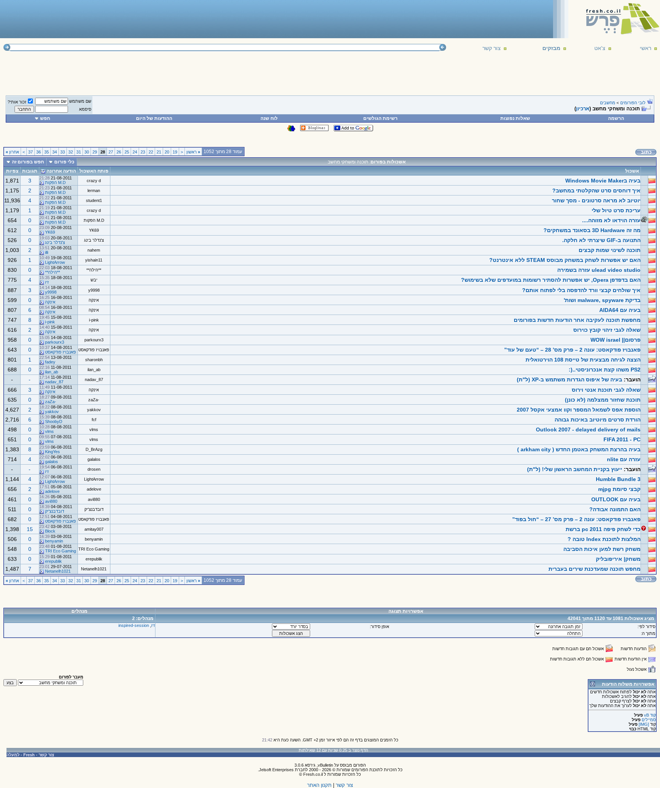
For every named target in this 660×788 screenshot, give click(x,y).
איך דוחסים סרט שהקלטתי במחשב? (596, 190)
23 (143, 152)
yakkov (94, 409)
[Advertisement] (142, 19)
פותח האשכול (93, 171)
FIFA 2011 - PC (622, 439)
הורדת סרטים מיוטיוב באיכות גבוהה (598, 420)
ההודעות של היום (154, 118)
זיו (47, 282)
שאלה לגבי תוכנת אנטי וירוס (606, 390)
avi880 (94, 499)
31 (78, 152)
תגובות (29, 171)
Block (50, 531)
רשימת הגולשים (380, 118)
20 (167, 152)
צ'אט (599, 48)
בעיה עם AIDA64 (620, 310)
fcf (94, 419)
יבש (94, 280)
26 (118, 152)
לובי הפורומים (632, 102)
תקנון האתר (319, 785)
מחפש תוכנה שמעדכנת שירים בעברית (594, 569)
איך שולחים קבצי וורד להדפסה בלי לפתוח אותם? (581, 290)
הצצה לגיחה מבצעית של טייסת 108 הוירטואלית (583, 360)
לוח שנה (269, 118)
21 (159, 152)
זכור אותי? (17, 102)
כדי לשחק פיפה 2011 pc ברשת (603, 529)
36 (38, 152)
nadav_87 (94, 379)
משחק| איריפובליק (618, 559)
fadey (50, 362)
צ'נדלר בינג (94, 240)
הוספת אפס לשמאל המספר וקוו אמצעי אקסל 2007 (579, 410)
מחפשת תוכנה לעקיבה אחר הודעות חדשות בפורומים (577, 320)
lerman (93, 190)
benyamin (94, 539)
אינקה (94, 300)
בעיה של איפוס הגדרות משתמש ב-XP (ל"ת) (569, 379)
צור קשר (491, 48)
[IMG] (644, 724)
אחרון (12, 152)
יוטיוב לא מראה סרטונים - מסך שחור (596, 200)
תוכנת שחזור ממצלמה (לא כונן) (603, 400)
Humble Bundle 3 (618, 479)
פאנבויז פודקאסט (93, 349)
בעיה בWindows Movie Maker (603, 181)
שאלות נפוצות (515, 118)
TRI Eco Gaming (93, 549)
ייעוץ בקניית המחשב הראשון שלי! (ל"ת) (574, 469)
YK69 (94, 230)
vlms (93, 429)
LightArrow (55, 262)
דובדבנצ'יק (94, 509)
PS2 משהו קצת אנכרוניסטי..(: (605, 370)
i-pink (94, 320)
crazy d (94, 180)
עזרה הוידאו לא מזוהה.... (611, 220)
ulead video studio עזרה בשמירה (599, 270)
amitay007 (94, 529)
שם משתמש (80, 101)
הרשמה (616, 118)
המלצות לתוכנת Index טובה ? (604, 539)
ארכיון (582, 108)
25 (127, 152)
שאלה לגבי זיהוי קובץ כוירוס (607, 330)
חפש (45, 118)
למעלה (12, 754)
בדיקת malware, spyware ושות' (602, 300)
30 (86, 152)
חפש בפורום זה (28, 162)
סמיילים (649, 719)
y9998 (94, 290)
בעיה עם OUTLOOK (616, 499)
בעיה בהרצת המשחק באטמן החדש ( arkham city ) (579, 449)
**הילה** (93, 270)
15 (30, 529)
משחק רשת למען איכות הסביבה (602, 549)
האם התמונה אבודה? (615, 509)
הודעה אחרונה (61, 171)
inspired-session (133, 625)
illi (46, 252)
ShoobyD (53, 421)
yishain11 (93, 260)
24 (135, 152)
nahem (93, 250)
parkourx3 (94, 339)
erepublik (94, 559)
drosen (93, 469)
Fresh (29, 754)
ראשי (645, 48)
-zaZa (93, 399)
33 (62, 152)
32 (70, 152)
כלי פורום (64, 162)
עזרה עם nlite (624, 459)
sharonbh (94, 359)
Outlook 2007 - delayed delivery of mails (588, 429)
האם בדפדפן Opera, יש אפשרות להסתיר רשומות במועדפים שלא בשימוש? (551, 280)
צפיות (12, 171)
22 (151, 152)
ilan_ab (93, 369)
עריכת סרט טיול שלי (616, 210)
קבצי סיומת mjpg (619, 489)
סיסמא (85, 109)
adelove (94, 489)
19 (175, 152)
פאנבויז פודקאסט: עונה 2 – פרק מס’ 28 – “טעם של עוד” (572, 350)
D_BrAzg (94, 449)
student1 (94, 200)
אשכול (632, 171)
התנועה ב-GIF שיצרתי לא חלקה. (601, 240)
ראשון (193, 152)
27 (110, 152)
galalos (93, 459)
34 (54, 152)
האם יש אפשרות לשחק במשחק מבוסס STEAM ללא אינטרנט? (565, 260)
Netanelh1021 (94, 569)
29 (94, 152)
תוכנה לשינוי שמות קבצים (610, 250)
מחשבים (607, 102)
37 (30, 152)
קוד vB (650, 715)
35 (46, 152)
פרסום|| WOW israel (615, 340)
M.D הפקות (55, 182)
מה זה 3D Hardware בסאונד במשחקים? (592, 230)
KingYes (52, 451)
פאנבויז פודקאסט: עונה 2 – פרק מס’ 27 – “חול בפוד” (576, 519)
